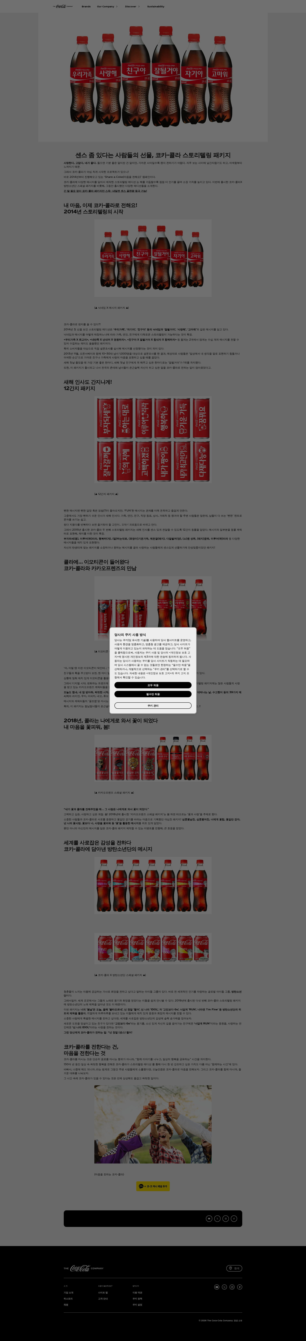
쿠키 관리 (153, 705)
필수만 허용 (153, 694)
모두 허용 (153, 685)
